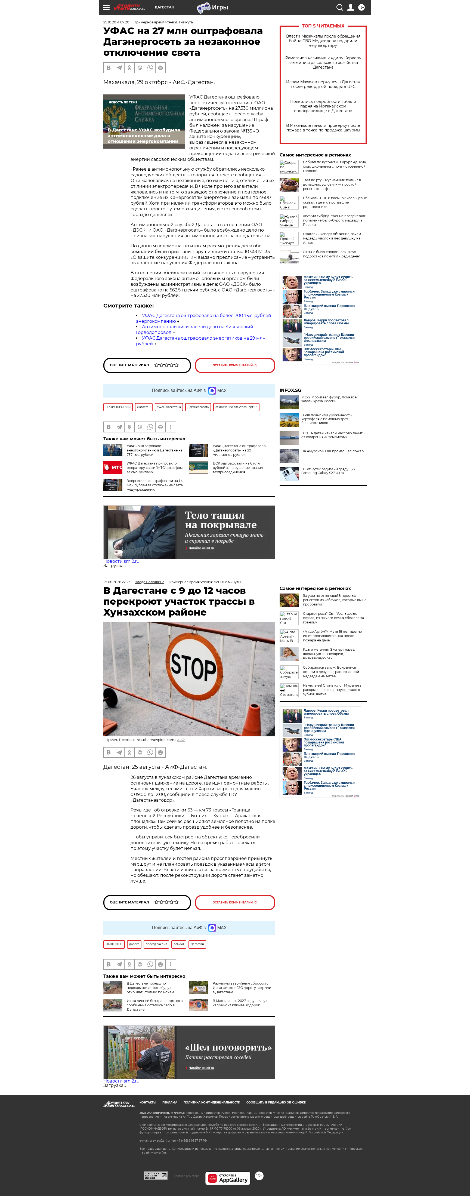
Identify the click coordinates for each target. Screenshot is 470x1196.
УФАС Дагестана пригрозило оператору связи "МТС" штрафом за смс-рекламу (155, 467)
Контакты (148, 1102)
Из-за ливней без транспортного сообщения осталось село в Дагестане (155, 1005)
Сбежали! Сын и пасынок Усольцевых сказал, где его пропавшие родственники (335, 202)
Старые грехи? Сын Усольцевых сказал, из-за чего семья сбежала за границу (333, 617)
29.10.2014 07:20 (116, 22)
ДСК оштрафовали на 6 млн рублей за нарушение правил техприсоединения (238, 467)
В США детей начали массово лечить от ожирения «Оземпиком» (332, 435)
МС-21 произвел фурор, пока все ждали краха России (329, 399)
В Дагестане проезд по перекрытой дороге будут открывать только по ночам (150, 987)
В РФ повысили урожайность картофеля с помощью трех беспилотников (326, 419)
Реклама (169, 1102)
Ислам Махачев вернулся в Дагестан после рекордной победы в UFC (323, 84)
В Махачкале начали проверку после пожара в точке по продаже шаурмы (323, 128)
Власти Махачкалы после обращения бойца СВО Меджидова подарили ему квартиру (323, 41)
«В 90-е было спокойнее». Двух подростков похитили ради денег (331, 254)
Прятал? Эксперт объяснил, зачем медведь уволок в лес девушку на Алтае (332, 238)
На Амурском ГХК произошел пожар (332, 451)
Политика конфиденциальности (212, 1102)
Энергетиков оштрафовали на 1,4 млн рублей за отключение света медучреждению (155, 485)
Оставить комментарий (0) (235, 365)
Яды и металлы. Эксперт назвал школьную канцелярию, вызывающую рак (330, 653)
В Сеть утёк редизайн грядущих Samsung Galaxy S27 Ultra (328, 471)
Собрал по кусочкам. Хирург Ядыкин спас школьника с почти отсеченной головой (334, 166)
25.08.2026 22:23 (116, 582)
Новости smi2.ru (121, 561)
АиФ (181, 740)
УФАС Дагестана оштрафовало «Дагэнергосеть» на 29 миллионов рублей (239, 450)
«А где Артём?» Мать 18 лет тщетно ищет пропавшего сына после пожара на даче (332, 635)
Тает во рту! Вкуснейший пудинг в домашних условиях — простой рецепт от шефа (332, 184)
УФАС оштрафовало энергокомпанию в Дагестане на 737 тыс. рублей (155, 450)
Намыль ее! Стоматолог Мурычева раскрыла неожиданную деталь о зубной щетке (332, 689)
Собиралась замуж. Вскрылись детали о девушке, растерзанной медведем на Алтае (331, 671)
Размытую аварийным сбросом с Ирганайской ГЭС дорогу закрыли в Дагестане (242, 987)
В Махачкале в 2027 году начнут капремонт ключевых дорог (240, 1003)
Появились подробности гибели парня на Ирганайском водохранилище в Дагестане (323, 106)
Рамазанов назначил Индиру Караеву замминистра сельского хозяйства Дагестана (323, 63)
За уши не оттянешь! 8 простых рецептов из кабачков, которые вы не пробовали (334, 600)
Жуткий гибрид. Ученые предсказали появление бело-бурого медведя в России (334, 220)
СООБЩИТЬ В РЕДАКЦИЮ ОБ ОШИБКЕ (276, 1102)
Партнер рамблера (186, 1175)
